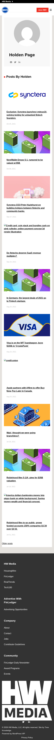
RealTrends (9, 582)
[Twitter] (15, 62)
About (6, 628)
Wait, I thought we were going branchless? (21, 434)
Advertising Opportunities (15, 609)
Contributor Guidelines (14, 644)
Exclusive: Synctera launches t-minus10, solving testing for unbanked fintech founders (27, 115)
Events (7, 674)
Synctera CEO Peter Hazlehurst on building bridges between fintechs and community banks (26, 208)
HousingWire (10, 571)
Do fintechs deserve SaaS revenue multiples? (24, 254)
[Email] (11, 62)
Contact (7, 633)
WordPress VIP (18, 734)
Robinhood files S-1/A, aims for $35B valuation (25, 479)
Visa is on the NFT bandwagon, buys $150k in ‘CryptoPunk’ (25, 344)
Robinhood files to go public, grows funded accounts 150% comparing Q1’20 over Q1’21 (27, 526)
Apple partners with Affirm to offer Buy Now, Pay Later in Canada (26, 389)
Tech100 (8, 587)
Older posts (7, 543)
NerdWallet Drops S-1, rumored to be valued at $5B (25, 161)
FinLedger (9, 576)
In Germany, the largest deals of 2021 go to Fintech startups (26, 299)
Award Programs (12, 668)
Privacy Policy (27, 737)
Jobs (6, 639)
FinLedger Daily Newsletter (16, 663)
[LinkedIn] (19, 62)
